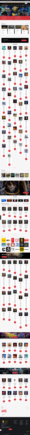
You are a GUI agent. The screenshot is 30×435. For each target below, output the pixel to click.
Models (9, 30)
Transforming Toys (17, 30)
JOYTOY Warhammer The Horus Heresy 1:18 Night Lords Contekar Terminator (9, 314)
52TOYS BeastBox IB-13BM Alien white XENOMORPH (20, 348)
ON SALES (27, 203)
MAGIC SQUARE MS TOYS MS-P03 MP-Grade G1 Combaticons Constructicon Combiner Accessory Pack (9, 144)
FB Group (26, 3)
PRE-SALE (4, 13)
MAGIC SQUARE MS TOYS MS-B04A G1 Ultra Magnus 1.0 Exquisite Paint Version (26, 107)
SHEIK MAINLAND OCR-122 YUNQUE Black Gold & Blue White (21, 94)
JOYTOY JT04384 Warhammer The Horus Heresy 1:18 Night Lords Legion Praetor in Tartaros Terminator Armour (21, 320)
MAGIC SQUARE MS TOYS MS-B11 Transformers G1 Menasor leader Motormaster (9, 384)
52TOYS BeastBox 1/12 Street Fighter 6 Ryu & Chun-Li (4, 359)
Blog (26, 424)
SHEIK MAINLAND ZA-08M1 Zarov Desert (15, 118)
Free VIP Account (5, 39)
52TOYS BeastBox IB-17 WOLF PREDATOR (26, 348)
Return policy (21, 422)
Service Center (21, 420)
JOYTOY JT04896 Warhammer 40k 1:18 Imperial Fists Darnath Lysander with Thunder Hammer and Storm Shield (4, 226)
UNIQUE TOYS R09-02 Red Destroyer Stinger (4, 79)
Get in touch (24, 40)
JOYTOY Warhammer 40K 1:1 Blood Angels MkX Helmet (26, 266)
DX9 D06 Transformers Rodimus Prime (26, 154)
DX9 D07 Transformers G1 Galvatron (15, 396)
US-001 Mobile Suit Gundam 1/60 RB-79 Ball (15, 51)
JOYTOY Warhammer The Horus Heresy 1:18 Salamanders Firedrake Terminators (15, 316)
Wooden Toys (24, 31)
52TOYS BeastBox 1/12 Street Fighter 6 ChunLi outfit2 (4, 348)
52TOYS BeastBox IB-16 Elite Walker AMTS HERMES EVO (26, 141)
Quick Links (27, 420)
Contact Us (15, 422)
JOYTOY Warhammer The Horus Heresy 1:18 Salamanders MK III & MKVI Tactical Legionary (21, 303)
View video (26, 192)
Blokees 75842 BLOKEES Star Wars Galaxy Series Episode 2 (4, 94)
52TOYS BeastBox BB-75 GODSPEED (15, 132)
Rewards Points (21, 424)
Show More (3, 33)
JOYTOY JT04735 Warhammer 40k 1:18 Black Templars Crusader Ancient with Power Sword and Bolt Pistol (4, 298)
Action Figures (3, 30)
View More (15, 167)
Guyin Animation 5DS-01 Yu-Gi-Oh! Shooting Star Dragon (4, 52)
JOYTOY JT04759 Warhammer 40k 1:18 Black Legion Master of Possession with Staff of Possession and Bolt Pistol (26, 226)
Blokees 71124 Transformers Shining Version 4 (21, 135)
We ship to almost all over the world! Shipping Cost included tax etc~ (6, 0)
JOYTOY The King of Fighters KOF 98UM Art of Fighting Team (4, 314)
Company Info (15, 420)
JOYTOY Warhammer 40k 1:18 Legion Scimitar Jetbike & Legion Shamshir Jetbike (15, 212)
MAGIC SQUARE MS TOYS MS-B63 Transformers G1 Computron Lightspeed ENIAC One (26, 92)
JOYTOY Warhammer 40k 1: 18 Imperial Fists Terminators (4, 122)
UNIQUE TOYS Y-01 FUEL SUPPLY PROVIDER (21, 148)
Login (26, 422)
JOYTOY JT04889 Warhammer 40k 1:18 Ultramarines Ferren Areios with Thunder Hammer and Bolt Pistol (9, 281)
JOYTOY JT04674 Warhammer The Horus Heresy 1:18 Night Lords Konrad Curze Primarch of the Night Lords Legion (26, 301)
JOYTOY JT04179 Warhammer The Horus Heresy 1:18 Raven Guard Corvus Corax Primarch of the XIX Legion (9, 101)
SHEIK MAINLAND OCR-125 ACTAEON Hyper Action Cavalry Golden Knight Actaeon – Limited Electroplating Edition (26, 125)
